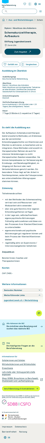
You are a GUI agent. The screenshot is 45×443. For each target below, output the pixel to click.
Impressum (7, 426)
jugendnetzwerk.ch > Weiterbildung (21, 300)
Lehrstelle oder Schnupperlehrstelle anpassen (18, 373)
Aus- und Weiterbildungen (20, 20)
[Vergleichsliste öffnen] (30, 4)
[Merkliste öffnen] (24, 4)
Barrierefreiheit (9, 432)
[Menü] (40, 11)
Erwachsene (7, 368)
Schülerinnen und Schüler (13, 360)
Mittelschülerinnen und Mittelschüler (19, 364)
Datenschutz (21, 426)
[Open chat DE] (39, 313)
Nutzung (23, 432)
